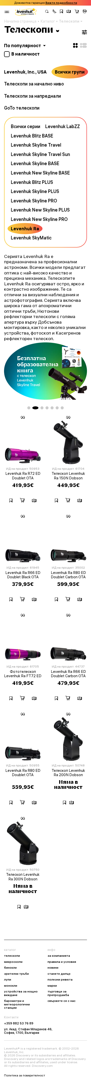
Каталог (47, 21)
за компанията (59, 955)
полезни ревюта (60, 979)
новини (53, 967)
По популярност (23, 45)
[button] (54, 12)
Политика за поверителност (24, 1075)
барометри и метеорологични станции (17, 1004)
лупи (7, 979)
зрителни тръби (16, 973)
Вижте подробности (61, 3)
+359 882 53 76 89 (18, 1023)
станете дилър (59, 973)
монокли (10, 985)
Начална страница (20, 21)
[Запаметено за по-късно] (61, 12)
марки (52, 985)
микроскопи (13, 962)
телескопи (12, 955)
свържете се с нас (62, 1001)
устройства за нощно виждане (21, 993)
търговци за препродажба (58, 993)
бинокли (10, 967)
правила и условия (62, 962)
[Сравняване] (68, 12)
